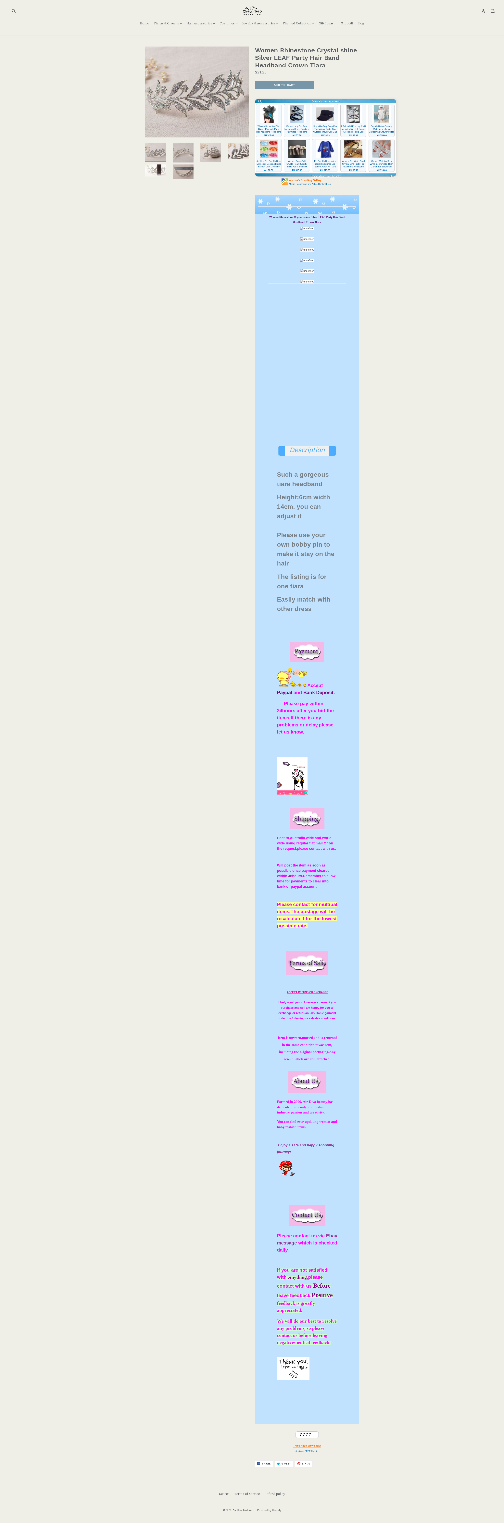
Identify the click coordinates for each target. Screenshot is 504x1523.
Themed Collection (299, 23)
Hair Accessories (201, 23)
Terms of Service (247, 1494)
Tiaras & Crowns (169, 23)
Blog (361, 23)
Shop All (347, 23)
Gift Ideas (328, 23)
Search (224, 1494)
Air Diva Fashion (242, 1510)
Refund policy (275, 1494)
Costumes (229, 23)
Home (144, 23)
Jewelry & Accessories (261, 23)
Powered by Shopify (269, 1510)
